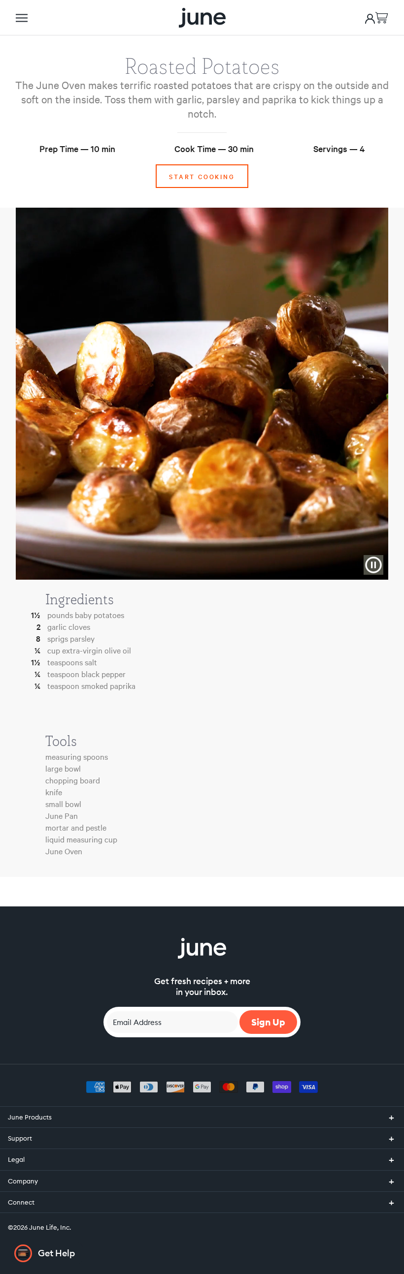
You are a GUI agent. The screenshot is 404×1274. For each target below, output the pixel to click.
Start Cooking (202, 176)
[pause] (373, 565)
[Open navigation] (22, 18)
